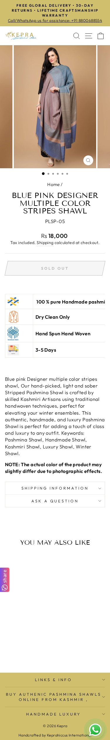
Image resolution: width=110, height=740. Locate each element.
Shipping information (55, 488)
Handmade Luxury (53, 714)
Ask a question (55, 501)
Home (53, 184)
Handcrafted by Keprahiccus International (55, 735)
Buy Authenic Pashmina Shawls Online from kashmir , (53, 697)
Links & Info (53, 679)
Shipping (45, 242)
